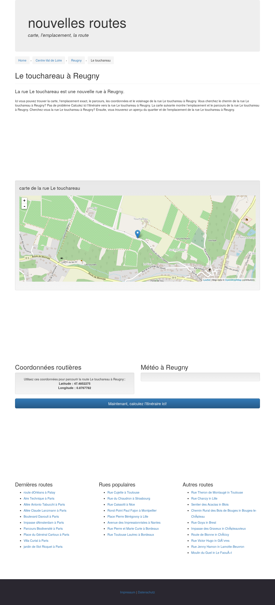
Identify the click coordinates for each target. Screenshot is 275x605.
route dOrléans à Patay (39, 492)
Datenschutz (146, 592)
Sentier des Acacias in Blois (210, 504)
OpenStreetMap (233, 279)
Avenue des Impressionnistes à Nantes (133, 522)
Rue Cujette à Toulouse (123, 492)
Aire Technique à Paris (39, 498)
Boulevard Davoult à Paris (41, 516)
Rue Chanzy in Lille (204, 498)
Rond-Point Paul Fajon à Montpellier (132, 510)
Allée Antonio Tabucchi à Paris (44, 504)
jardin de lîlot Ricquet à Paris (43, 546)
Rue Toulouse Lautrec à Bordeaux (130, 534)
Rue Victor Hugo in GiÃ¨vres (210, 540)
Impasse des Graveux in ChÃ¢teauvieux (218, 528)
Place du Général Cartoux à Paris (46, 534)
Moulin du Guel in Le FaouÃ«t (211, 552)
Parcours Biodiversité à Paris (43, 528)
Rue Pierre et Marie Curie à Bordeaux (133, 528)
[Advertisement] (137, 146)
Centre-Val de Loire (49, 60)
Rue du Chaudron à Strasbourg (128, 498)
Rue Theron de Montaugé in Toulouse (217, 492)
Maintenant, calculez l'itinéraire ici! (137, 403)
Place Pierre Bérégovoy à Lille (127, 516)
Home (22, 60)
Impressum (127, 592)
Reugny (76, 60)
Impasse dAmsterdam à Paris (44, 522)
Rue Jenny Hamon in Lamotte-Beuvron (217, 546)
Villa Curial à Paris (36, 540)
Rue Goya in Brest (203, 522)
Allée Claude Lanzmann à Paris (45, 510)
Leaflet (206, 279)
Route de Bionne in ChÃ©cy (210, 534)
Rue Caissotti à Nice (121, 504)
